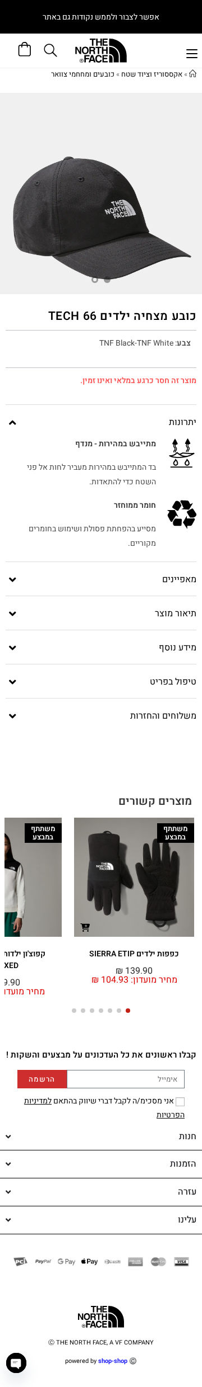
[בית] (192, 74)
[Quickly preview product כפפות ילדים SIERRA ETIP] (84, 927)
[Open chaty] (16, 1363)
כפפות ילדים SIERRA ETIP (134, 954)
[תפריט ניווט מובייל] (192, 52)
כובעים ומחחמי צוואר (82, 74)
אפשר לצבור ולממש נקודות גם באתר (101, 17)
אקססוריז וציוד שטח (151, 74)
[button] (128, 1010)
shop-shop (112, 1361)
